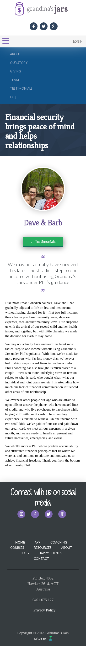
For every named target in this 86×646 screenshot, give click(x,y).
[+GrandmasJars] (54, 26)
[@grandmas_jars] (21, 514)
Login (77, 41)
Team (14, 80)
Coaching (58, 542)
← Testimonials (43, 241)
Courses (17, 547)
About (15, 54)
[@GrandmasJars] (44, 26)
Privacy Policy (44, 610)
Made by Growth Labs (44, 638)
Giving (15, 71)
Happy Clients (50, 553)
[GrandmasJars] (34, 26)
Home (20, 542)
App (38, 542)
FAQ (13, 97)
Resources (42, 547)
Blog (25, 553)
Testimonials (21, 88)
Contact (41, 558)
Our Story (18, 63)
